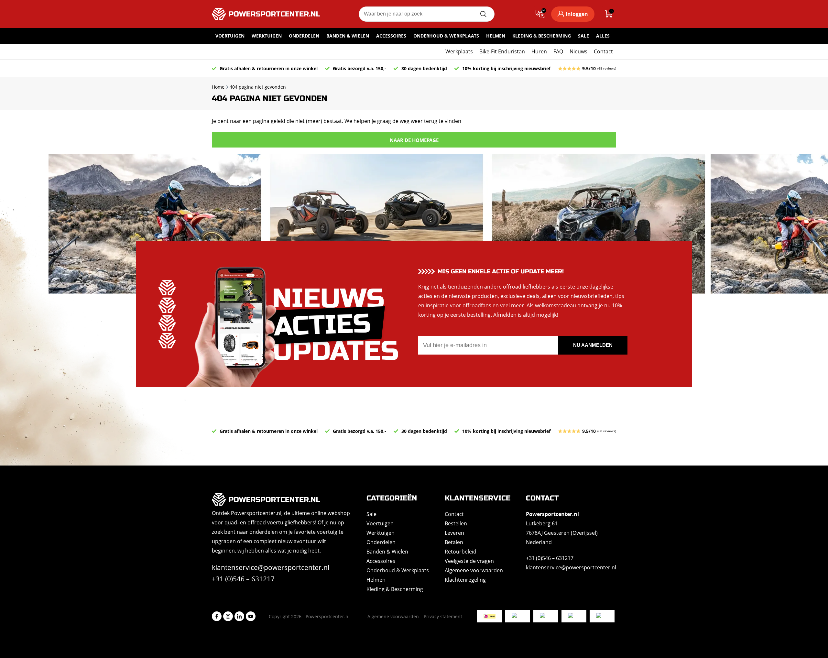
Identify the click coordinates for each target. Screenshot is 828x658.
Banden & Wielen (347, 36)
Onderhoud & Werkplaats (446, 36)
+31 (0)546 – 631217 (243, 578)
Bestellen (456, 523)
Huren (539, 51)
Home (218, 87)
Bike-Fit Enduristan (502, 51)
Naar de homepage (414, 140)
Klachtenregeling (465, 579)
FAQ (558, 51)
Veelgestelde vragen (469, 561)
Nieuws (578, 51)
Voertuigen (230, 36)
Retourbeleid (460, 551)
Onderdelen (304, 36)
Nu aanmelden (593, 345)
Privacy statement (443, 616)
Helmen (495, 36)
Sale (583, 36)
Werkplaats (459, 51)
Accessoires (391, 36)
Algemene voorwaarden (474, 570)
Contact (603, 51)
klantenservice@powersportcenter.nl (270, 567)
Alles (603, 36)
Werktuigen (267, 36)
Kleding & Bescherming (541, 36)
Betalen (454, 542)
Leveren (454, 532)
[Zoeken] (483, 14)
